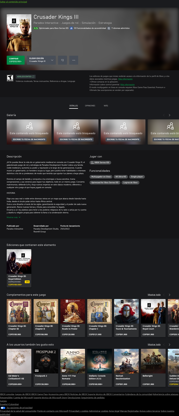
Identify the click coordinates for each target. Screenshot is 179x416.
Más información (125, 79)
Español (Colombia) (9, 404)
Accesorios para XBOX (59, 394)
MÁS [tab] (106, 105)
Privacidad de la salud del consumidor (18, 410)
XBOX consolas (7, 394)
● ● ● (73, 60)
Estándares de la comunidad (138, 394)
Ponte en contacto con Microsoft (52, 410)
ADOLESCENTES (24, 77)
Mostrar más (12, 217)
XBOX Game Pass (39, 394)
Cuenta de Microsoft (23, 397)
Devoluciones (74, 397)
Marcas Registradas (129, 410)
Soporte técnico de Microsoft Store (50, 397)
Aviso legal (114, 410)
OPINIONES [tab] (90, 105)
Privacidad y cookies (79, 410)
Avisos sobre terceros (149, 410)
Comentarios (118, 394)
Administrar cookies (98, 410)
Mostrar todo (154, 294)
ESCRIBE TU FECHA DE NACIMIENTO (29, 139)
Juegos (3, 400)
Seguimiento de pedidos (93, 397)
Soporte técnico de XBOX (100, 394)
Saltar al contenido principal (13, 1)
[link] (19, 268)
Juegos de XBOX (23, 394)
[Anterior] (164, 115)
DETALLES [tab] (74, 105)
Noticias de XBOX (79, 394)
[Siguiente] (169, 115)
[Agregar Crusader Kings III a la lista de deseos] (62, 60)
